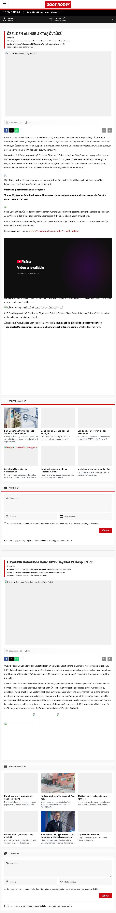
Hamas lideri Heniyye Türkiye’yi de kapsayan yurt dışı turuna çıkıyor (57, 835)
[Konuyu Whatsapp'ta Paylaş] (16, 130)
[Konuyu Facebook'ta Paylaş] (6, 130)
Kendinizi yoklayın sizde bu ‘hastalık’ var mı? (54, 470)
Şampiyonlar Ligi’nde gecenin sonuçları (55, 432)
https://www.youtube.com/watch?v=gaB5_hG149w (54, 230)
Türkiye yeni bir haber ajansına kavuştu (92, 797)
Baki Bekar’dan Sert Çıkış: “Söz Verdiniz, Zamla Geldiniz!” (19, 432)
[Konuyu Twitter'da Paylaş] (11, 130)
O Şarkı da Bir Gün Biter (89, 834)
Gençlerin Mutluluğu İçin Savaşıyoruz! (15, 470)
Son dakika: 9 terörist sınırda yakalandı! (92, 432)
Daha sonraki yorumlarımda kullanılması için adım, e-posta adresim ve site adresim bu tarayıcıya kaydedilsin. (53, 523)
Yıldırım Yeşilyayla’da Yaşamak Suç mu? (58, 797)
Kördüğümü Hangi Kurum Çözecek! (43, 12)
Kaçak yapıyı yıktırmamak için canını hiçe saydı (18, 797)
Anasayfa (10, 38)
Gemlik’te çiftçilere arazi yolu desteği (19, 835)
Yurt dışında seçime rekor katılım (94, 469)
